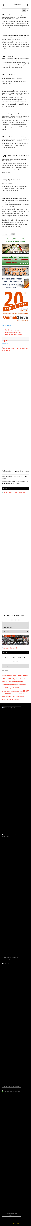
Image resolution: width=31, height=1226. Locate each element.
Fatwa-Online (15, 1223)
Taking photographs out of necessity (14, 137)
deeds (6, 678)
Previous (5, 234)
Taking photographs (8, 75)
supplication (19, 696)
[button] (3, 620)
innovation (11, 681)
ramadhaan (6, 691)
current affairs (22, 675)
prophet (10, 688)
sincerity (3, 696)
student (8, 696)
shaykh (21, 694)
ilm (7, 681)
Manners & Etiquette (10, 17)
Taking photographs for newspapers (14, 15)
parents (16, 684)
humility (4, 681)
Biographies (11, 200)
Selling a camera (7, 56)
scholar (8, 694)
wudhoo (21, 699)
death (3, 679)
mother (7, 684)
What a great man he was (13, 334)
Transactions (8, 60)
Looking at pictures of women (11, 180)
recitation (12, 691)
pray (25, 684)
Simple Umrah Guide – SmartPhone (13, 615)
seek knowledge (15, 694)
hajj (24, 678)
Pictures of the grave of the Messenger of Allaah (15, 156)
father (17, 678)
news (11, 684)
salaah (26, 691)
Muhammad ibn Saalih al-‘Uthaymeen (14, 198)
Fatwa (4, 17)
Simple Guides (6, 488)
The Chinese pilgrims (12, 330)
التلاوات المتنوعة (6, 665)
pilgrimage (21, 684)
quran (21, 688)
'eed (3, 675)
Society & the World (10, 77)
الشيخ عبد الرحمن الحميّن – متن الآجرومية (13, 657)
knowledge (18, 681)
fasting (11, 678)
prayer (5, 687)
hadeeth (21, 678)
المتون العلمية (5, 652)
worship (17, 699)
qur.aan (16, 688)
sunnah (13, 696)
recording (16, 691)
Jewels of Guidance (6, 325)
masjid (3, 684)
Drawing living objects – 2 (10, 114)
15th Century (6, 200)
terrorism (4, 699)
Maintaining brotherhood (13, 332)
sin (25, 694)
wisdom (11, 699)
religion (21, 691)
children (14, 675)
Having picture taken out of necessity (14, 91)
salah (3, 694)
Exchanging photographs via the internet (15, 35)
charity (10, 675)
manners (25, 681)
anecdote (6, 675)
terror (23, 696)
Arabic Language (7, 627)
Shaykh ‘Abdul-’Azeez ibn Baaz (13, 159)
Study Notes (6, 631)
